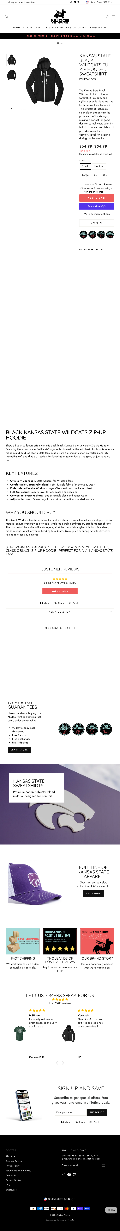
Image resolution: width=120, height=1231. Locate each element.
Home (17, 27)
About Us (10, 1156)
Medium (98, 166)
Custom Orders (77, 27)
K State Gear (32, 27)
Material (97, 223)
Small (85, 166)
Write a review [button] (60, 591)
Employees (11, 1189)
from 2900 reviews (60, 1003)
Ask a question (60, 611)
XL (95, 175)
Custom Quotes (13, 1180)
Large (85, 175)
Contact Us (98, 27)
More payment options (97, 214)
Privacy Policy (12, 1165)
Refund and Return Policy (18, 1170)
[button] (58, 1063)
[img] (60, 999)
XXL (104, 175)
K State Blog (55, 27)
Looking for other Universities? (21, 2)
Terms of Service (14, 1161)
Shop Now (93, 893)
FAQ (8, 1185)
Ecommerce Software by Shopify (60, 1219)
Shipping (84, 154)
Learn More (19, 749)
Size (82, 160)
